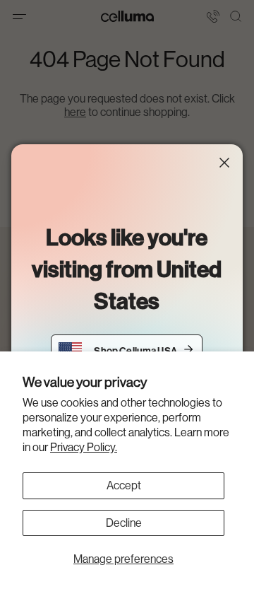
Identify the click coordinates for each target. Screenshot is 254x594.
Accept (124, 485)
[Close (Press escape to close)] (224, 162)
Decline (124, 523)
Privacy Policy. (83, 447)
